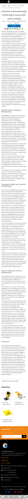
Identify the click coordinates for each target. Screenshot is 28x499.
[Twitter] (12, 492)
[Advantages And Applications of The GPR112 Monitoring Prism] (20, 395)
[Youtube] (15, 492)
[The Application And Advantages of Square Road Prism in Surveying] (7, 412)
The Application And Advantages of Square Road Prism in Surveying (7, 420)
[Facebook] (6, 492)
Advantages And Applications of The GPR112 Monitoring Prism (19, 403)
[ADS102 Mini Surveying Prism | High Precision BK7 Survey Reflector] (7, 395)
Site (18, 23)
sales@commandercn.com (12, 477)
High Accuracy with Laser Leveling (10, 381)
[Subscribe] (24, 436)
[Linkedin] (9, 492)
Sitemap (11, 489)
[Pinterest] (21, 492)
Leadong (21, 489)
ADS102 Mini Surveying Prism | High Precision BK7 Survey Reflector (6, 403)
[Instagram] (18, 492)
